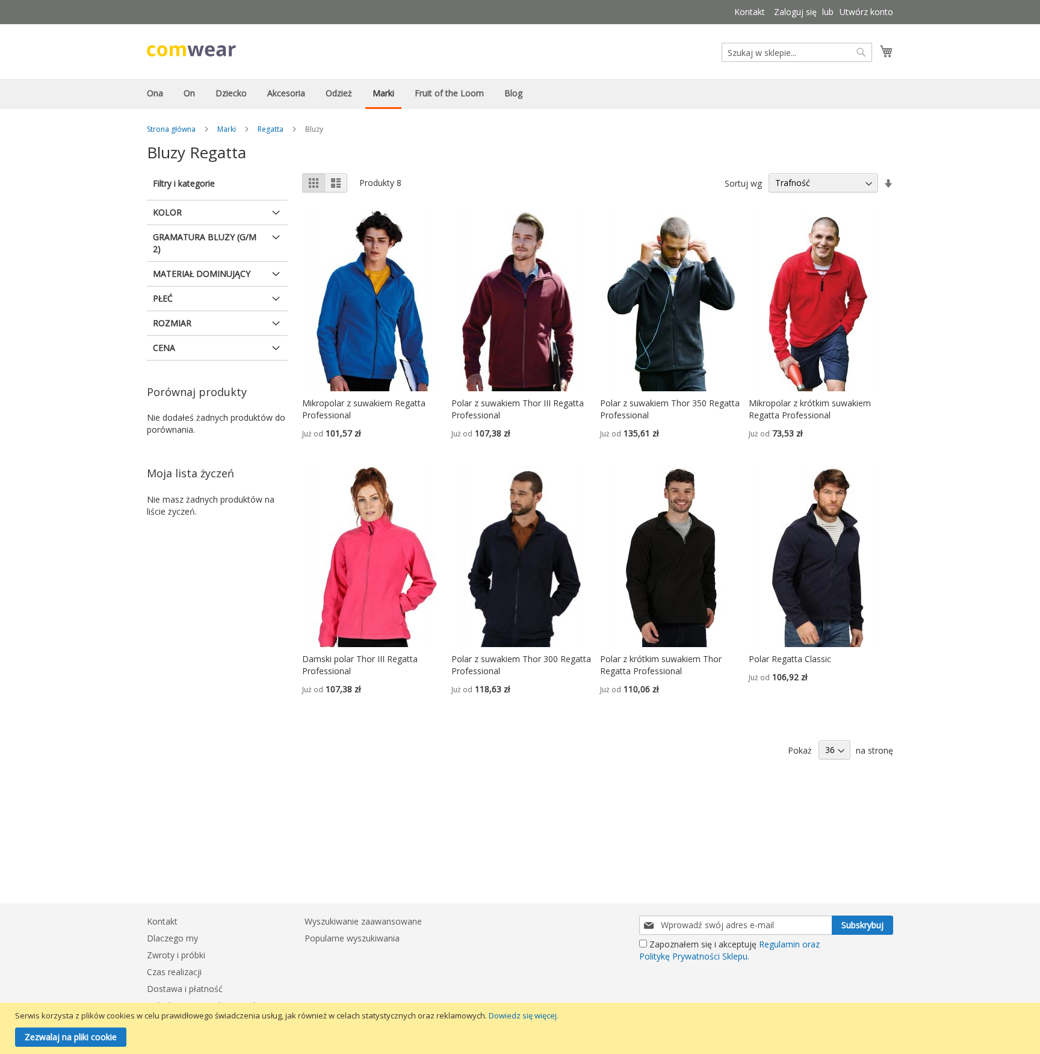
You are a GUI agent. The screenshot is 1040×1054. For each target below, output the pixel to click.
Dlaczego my (172, 938)
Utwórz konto (866, 11)
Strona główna (171, 129)
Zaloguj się (795, 11)
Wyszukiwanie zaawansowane (363, 921)
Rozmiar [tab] (172, 323)
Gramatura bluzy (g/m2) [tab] (204, 243)
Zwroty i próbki (176, 955)
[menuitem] (155, 93)
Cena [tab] (164, 347)
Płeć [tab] (163, 298)
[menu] (520, 94)
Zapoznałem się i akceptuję (729, 950)
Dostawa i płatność (185, 988)
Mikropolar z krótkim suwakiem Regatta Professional (810, 409)
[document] (521, 1028)
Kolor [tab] (167, 212)
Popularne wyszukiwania (352, 938)
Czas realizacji (174, 972)
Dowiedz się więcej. (524, 1015)
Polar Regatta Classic (790, 659)
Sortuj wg (743, 182)
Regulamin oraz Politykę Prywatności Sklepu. (729, 950)
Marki (226, 129)
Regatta (270, 129)
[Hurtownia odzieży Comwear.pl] (191, 51)
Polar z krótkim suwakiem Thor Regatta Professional (661, 665)
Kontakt (749, 11)
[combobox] (797, 52)
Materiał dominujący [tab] (201, 273)
